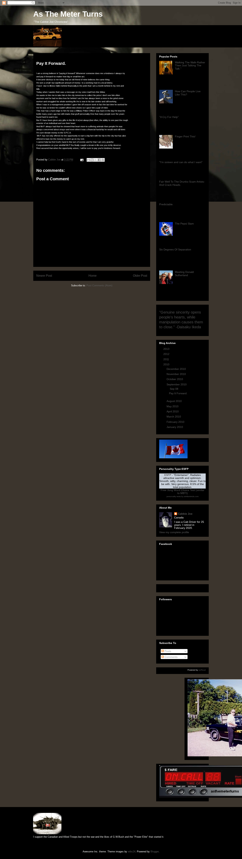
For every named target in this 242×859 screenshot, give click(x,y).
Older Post (140, 275)
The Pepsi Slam (184, 223)
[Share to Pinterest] (103, 160)
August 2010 (174, 401)
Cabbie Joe (185, 513)
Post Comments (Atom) (99, 285)
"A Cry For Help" (169, 117)
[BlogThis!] (92, 160)
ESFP (167, 474)
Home (92, 275)
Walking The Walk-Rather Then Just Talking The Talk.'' (190, 65)
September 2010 (177, 384)
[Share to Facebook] (99, 160)
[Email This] (88, 160)
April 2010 (173, 411)
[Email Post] (81, 159)
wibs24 (131, 851)
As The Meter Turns (68, 14)
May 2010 (173, 406)
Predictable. (166, 204)
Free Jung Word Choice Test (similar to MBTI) (182, 492)
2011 (166, 359)
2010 (166, 364)
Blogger (154, 851)
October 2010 (175, 379)
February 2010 (176, 421)
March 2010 (174, 416)
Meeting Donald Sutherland (184, 273)
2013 (166, 348)
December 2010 (177, 368)
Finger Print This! (185, 136)
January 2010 (175, 426)
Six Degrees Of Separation (175, 249)
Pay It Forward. (178, 393)
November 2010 (177, 374)
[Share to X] (96, 160)
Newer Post (44, 275)
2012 (166, 354)
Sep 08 (174, 388)
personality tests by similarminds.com (183, 496)
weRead (202, 670)
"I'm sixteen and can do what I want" (180, 162)
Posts (167, 651)
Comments (171, 656)
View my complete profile (174, 532)
